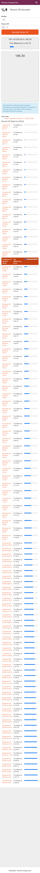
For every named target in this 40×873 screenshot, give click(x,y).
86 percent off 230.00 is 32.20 (7, 704)
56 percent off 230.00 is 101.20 (6, 537)
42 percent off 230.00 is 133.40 (6, 433)
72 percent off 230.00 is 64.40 (7, 627)
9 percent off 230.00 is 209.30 (6, 187)
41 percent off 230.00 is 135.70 (6, 425)
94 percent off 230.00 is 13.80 (7, 748)
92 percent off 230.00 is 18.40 (7, 737)
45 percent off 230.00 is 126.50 (6, 455)
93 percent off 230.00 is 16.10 (7, 743)
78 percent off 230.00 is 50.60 (7, 660)
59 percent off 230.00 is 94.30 (7, 555)
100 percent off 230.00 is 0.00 (6, 782)
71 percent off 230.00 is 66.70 (7, 621)
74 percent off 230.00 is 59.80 (7, 638)
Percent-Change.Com (9, 2)
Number (4, 16)
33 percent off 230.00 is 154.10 (6, 366)
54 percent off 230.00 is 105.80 (6, 522)
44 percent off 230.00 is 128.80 (6, 448)
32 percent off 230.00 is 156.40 (6, 358)
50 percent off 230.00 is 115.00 (6, 493)
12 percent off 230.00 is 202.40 (6, 209)
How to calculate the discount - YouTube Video (19, 118)
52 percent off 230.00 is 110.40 (6, 508)
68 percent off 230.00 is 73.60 (7, 605)
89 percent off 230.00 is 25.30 (7, 721)
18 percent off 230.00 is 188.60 (6, 254)
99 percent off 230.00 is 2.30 (6, 776)
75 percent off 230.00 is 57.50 (7, 643)
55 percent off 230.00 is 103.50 (6, 530)
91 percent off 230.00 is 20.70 (7, 732)
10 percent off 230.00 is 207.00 (6, 194)
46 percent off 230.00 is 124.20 (6, 463)
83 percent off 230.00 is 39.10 (7, 688)
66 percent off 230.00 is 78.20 (7, 594)
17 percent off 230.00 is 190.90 (6, 246)
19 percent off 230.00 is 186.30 (6, 261)
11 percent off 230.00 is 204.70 (6, 201)
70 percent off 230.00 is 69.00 (7, 616)
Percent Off (5, 24)
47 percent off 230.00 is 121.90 (6, 470)
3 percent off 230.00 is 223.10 (6, 142)
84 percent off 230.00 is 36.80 (7, 693)
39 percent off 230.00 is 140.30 (6, 410)
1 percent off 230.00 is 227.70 (6, 127)
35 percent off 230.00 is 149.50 (6, 381)
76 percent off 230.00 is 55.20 (7, 649)
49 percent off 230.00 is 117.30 (6, 485)
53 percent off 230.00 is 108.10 (6, 515)
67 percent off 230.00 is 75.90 (7, 599)
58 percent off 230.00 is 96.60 (7, 549)
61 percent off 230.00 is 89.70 (7, 566)
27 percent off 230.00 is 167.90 (6, 321)
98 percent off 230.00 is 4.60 (6, 770)
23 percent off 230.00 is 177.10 (6, 291)
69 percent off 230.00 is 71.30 (7, 610)
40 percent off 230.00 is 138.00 (6, 418)
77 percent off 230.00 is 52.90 (7, 654)
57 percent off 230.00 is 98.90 (7, 544)
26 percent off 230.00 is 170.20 (6, 313)
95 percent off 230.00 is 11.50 (7, 754)
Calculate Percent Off (20, 32)
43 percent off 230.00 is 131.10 (6, 440)
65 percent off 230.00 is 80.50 (7, 588)
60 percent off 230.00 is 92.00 (7, 560)
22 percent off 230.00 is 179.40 (6, 284)
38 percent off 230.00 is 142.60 (6, 403)
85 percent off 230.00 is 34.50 (7, 699)
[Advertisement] (20, 81)
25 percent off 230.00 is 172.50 (6, 306)
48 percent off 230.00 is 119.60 (6, 478)
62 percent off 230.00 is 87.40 (7, 572)
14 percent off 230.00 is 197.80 (6, 224)
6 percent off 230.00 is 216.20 (6, 164)
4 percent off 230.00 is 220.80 (6, 149)
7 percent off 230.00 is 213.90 (6, 172)
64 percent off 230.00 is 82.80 (7, 583)
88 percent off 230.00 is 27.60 (7, 715)
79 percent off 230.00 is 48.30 (7, 665)
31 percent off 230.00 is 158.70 (6, 351)
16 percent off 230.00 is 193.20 (6, 239)
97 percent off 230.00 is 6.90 (6, 765)
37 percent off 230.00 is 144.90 (6, 396)
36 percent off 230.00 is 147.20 (6, 388)
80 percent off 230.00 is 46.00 (7, 671)
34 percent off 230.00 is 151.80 (6, 373)
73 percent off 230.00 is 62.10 (7, 632)
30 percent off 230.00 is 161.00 (6, 343)
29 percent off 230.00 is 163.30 (6, 336)
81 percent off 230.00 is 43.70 (7, 677)
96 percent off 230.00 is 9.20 (6, 759)
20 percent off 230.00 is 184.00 (6, 269)
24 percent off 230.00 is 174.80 (6, 299)
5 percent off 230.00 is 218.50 (6, 157)
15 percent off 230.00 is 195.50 (6, 231)
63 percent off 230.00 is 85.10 (7, 577)
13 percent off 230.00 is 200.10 (6, 216)
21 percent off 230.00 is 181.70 (6, 276)
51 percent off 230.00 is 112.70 (6, 500)
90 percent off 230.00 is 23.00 (7, 726)
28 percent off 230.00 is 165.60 (6, 328)
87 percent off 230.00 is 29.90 (7, 710)
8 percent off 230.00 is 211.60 (6, 179)
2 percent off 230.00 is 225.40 (6, 134)
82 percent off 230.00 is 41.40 (7, 682)
